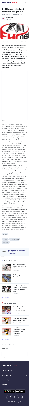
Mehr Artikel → (6, 297)
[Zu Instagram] (6, 397)
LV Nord (11, 345)
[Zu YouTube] (14, 397)
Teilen (5, 239)
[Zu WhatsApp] (22, 397)
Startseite (4, 345)
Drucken (6, 242)
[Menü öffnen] (25, 2)
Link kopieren (15, 239)
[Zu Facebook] (10, 397)
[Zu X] (18, 397)
